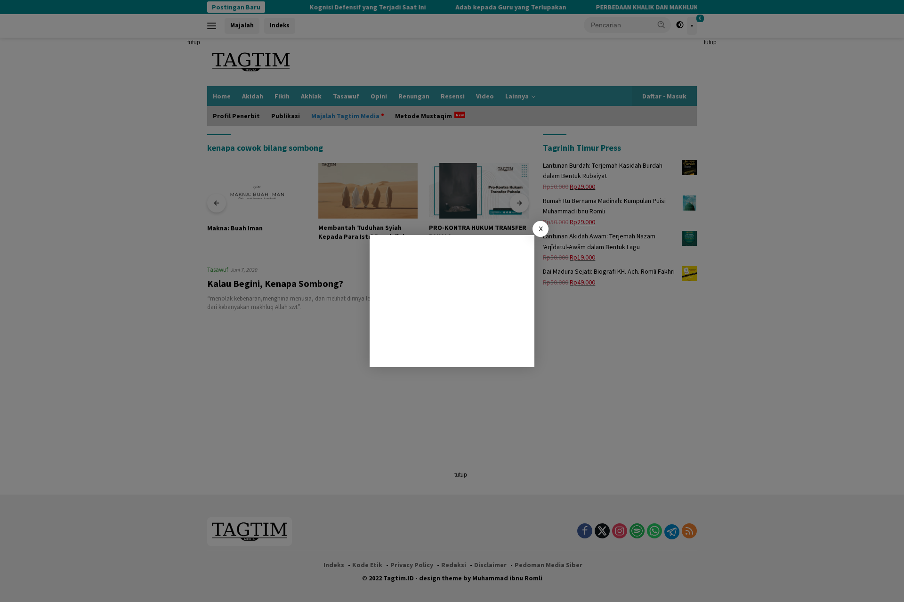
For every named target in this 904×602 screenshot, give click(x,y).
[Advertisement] (452, 301)
